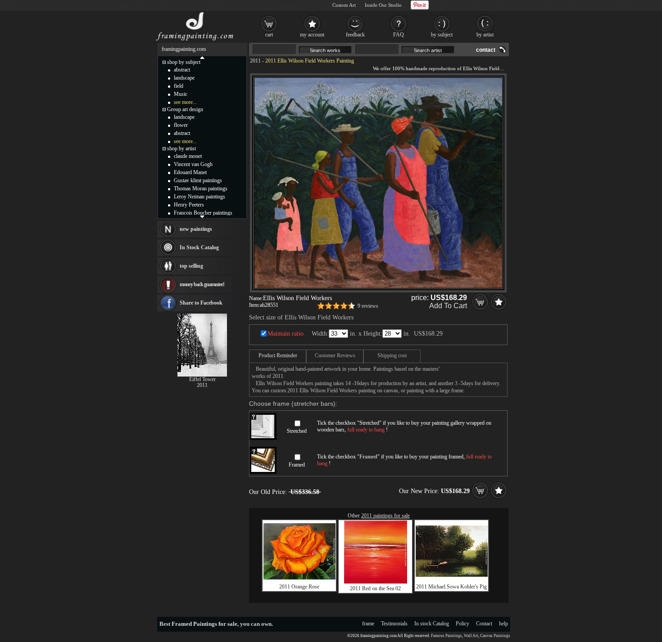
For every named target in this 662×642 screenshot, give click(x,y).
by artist (485, 34)
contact (485, 50)
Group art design (185, 109)
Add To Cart (448, 306)
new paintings (196, 229)
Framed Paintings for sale (204, 623)
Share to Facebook (201, 303)
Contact (484, 623)
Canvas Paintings (495, 635)
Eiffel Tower (202, 379)
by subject (442, 34)
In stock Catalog (431, 623)
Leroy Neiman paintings (199, 196)
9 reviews (368, 306)
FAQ (398, 34)
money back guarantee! (202, 284)
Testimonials (394, 623)
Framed (297, 465)
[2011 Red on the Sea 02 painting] (375, 582)
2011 (255, 61)
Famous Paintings (446, 635)
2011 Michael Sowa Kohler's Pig (451, 587)
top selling (191, 266)
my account (312, 34)
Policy (462, 623)
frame (368, 623)
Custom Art (344, 5)
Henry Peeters (189, 205)
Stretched (297, 431)
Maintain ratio (286, 333)
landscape (184, 78)
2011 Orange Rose (299, 587)
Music (180, 94)
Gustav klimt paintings (198, 180)
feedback (355, 34)
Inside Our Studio (383, 5)
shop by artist (181, 148)
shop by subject (183, 62)
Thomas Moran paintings (200, 188)
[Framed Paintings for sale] (194, 40)
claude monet (188, 156)
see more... (185, 102)
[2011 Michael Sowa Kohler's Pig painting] (452, 575)
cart (269, 34)
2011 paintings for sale (385, 515)
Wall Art (471, 635)
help (503, 623)
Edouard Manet (190, 172)
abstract (182, 70)
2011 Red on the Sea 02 (375, 588)
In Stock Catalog (199, 247)
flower (181, 125)
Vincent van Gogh (193, 164)
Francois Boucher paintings (203, 213)
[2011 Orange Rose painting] (299, 578)
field (178, 86)
